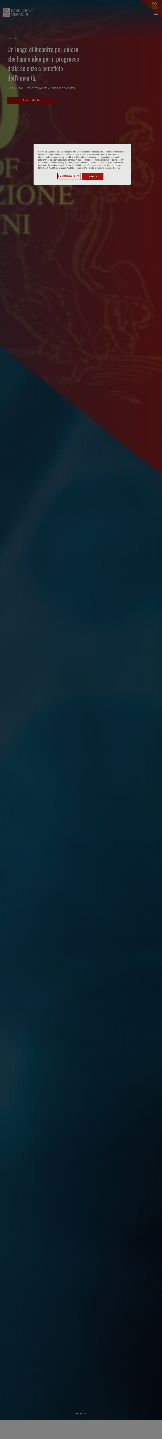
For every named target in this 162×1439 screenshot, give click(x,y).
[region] (82, 164)
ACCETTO (93, 176)
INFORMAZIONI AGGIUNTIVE (69, 176)
